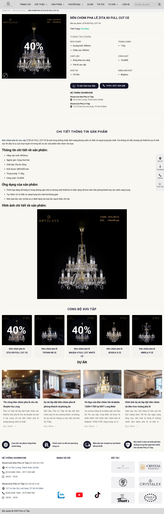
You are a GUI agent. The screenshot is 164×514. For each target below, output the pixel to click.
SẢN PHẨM (56, 4)
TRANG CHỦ (25, 4)
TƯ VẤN (111, 4)
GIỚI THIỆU (40, 4)
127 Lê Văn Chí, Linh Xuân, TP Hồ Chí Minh (90, 107)
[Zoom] (5, 75)
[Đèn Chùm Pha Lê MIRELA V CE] (147, 330)
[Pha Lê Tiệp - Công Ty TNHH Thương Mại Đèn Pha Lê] (8, 4)
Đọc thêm (9, 426)
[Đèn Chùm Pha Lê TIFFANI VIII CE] (49, 330)
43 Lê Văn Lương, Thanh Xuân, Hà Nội (88, 100)
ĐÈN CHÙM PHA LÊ (19, 10)
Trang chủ (6, 10)
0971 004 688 (115, 86)
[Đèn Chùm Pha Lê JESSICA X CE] (115, 330)
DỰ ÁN (90, 4)
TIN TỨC (101, 4)
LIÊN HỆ (126, 4)
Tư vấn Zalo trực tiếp (86, 86)
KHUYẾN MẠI (74, 4)
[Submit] (159, 4)
